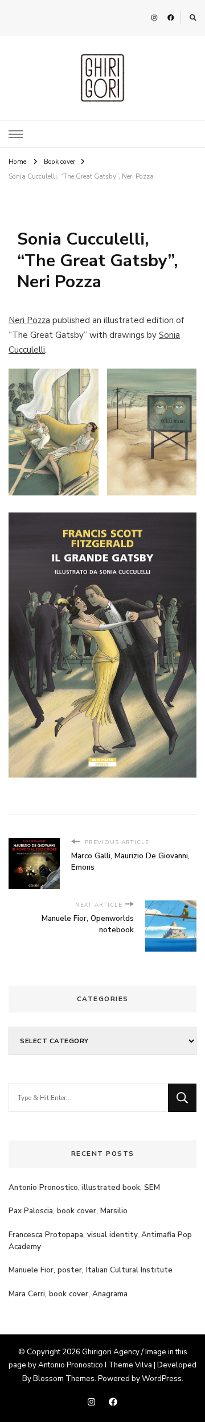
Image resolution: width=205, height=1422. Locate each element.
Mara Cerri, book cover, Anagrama (68, 1294)
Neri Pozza (29, 320)
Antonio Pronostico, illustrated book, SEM (84, 1188)
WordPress (162, 1379)
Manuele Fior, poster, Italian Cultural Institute (91, 1270)
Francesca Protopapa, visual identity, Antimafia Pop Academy (100, 1241)
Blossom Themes (64, 1379)
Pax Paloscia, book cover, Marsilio (68, 1211)
